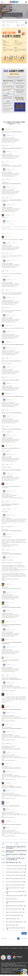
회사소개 (2, 948)
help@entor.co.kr (22, 965)
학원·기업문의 (20, 948)
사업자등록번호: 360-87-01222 (21, 962)
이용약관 (7, 948)
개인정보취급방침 (13, 948)
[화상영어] (14, 1)
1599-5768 (17, 965)
